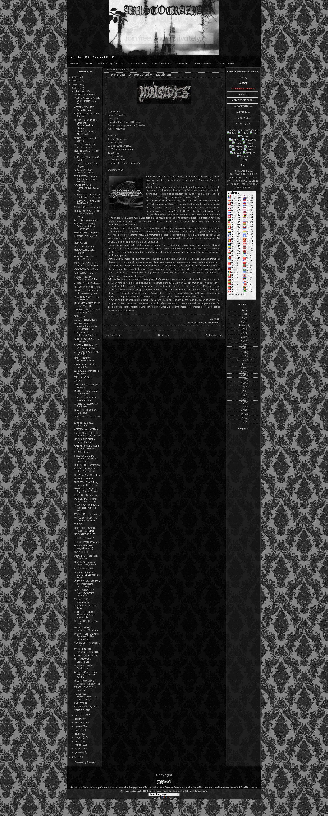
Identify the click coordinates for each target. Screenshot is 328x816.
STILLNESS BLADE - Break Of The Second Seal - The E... (86, 458)
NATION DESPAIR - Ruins (87, 287)
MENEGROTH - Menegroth (87, 207)
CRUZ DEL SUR (82, 710)
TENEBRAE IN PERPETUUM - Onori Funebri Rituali (86, 696)
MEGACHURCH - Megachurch (82, 600)
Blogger (90, 762)
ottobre (79, 719)
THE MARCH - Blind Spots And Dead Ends (87, 202)
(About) (243, 159)
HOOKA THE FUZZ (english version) (83, 547)
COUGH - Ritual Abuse (85, 319)
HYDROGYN (80, 242)
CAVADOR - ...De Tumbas (87, 514)
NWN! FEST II (81, 552)
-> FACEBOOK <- (243, 106)
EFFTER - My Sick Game (87, 495)
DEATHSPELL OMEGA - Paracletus (86, 411)
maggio (79, 737)
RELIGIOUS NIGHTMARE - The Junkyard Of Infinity (87, 214)
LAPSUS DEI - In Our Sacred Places (85, 365)
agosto (78, 726)
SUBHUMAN (80, 703)
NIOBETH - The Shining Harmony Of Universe (86, 483)
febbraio (79, 748)
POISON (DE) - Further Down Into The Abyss (86, 500)
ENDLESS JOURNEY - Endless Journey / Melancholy (85, 615)
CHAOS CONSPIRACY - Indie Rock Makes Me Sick (86, 508)
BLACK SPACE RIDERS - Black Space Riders (87, 470)
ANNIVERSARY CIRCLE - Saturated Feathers (87, 447)
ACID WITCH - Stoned (85, 273)
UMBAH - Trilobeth (83, 478)
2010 (75, 88)
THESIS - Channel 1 (84, 538)
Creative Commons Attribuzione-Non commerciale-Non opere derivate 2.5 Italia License (211, 787)
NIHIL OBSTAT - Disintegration (82, 660)
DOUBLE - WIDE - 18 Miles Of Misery (84, 146)
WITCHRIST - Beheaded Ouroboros (86, 557)
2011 (75, 84)
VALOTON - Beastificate (86, 269)
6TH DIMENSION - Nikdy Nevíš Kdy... (86, 353)
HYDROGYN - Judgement (87, 232)
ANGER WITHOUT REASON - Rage (83, 171)
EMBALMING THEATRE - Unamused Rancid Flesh (87, 434)
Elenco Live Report (161, 63)
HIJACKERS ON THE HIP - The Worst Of (87, 304)
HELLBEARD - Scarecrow (87, 465)
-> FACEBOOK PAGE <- (243, 100)
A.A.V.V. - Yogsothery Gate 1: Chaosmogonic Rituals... (86, 575)
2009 (75, 757)
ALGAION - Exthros (84, 568)
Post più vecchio (213, 335)
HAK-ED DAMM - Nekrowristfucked (84, 359)
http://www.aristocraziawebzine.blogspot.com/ (120, 787)
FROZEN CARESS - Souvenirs (84, 688)
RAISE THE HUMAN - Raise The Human (85, 529)
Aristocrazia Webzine (130, 791)
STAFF (88, 63)
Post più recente (114, 335)
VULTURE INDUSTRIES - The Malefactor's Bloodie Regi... (87, 584)
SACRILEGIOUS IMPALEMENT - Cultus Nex (87, 188)
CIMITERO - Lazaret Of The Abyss (86, 405)
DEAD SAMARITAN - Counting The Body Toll (87, 682)
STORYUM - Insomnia (85, 94)
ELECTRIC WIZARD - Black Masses (85, 258)
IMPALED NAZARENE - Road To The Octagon (86, 264)
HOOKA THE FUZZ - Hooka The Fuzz (84, 440)
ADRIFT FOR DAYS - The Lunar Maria (87, 340)
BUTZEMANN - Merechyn (87, 475)
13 (243, 310)
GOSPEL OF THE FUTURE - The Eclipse (86, 650)
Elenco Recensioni (137, 63)
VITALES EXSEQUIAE (85, 706)
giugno (78, 733)
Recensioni (213, 322)
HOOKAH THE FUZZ (84, 534)
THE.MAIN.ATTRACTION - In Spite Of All (87, 311)
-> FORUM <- (243, 112)
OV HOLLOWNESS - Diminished (84, 133)
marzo (78, 745)
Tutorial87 (189, 791)
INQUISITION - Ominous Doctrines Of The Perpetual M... (86, 636)
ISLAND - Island (82, 452)
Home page (74, 63)
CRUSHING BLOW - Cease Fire (84, 424)
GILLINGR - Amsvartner (86, 220)
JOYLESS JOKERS (84, 246)
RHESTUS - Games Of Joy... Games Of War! (86, 490)
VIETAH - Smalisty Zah (85, 655)
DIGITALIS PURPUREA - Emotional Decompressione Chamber (86, 124)
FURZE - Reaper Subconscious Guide (85, 278)
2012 (75, 80)
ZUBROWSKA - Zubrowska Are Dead (85, 334)
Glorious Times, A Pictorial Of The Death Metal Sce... (87, 101)
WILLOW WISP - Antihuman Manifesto (86, 629)
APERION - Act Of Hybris (87, 429)
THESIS (78, 524)
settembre (80, 722)
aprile (78, 741)
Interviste (242, 360)
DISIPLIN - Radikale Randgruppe (84, 667)
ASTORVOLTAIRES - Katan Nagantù (84, 108)
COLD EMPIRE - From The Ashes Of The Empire (85, 675)
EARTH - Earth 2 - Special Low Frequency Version (87, 196)
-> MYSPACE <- (243, 118)
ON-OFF (78, 381)
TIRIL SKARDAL (82, 377)
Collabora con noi (225, 63)
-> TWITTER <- (243, 124)
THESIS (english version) (86, 542)
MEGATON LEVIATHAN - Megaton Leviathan (87, 519)
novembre (80, 715)
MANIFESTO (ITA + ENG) (110, 63)
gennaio (79, 752)
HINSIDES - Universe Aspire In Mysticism (85, 563)
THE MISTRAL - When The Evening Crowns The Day (85, 179)
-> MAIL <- (243, 94)
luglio (78, 730)
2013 (75, 77)
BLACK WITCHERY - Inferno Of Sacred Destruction (84, 593)
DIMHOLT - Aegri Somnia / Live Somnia (87, 392)
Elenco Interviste (203, 63)
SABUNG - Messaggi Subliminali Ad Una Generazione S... (84, 226)
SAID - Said (80, 316)
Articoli (242, 325)
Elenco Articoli (183, 63)
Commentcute (200, 791)
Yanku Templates (164, 791)
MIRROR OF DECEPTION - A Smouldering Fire (87, 292)
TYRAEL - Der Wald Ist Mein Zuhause (85, 398)
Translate (173, 798)
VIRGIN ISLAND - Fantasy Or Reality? (87, 298)
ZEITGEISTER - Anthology (87, 283)
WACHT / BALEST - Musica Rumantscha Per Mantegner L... (85, 326)
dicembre (80, 91)
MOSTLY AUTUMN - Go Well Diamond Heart (86, 346)
